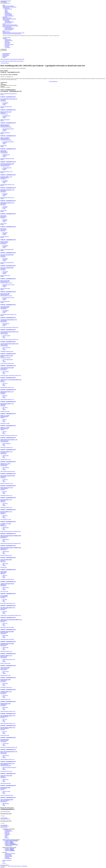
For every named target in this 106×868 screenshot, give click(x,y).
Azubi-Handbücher (8, 858)
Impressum (4, 860)
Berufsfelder (7, 857)
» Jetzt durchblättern (3, 817)
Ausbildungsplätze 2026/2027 (5, 0)
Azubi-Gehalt (7, 45)
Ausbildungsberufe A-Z (9, 27)
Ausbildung (7, 834)
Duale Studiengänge (8, 29)
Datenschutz (9, 860)
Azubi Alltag (7, 831)
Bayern (6, 9)
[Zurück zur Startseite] (5, 3)
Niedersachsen (7, 12)
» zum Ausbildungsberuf (53, 81)
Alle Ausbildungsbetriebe (9, 21)
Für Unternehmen (3, 49)
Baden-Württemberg (8, 8)
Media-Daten (5, 56)
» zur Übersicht (7, 47)
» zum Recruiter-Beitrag (4, 62)
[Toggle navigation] (10, 3)
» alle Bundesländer (8, 845)
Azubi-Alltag (7, 43)
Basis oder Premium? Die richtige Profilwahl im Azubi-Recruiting (11, 61)
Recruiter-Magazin (6, 55)
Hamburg (6, 11)
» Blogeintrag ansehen (6, 37)
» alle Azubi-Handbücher (9, 15)
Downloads (7, 46)
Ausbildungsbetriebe (8, 856)
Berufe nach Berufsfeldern (9, 28)
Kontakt (4, 57)
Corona (6, 835)
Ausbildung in (11, 840)
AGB (4, 861)
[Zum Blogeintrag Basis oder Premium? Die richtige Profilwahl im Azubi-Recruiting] (12, 59)
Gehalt (6, 836)
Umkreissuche (7, 20)
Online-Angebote (6, 54)
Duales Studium (7, 42)
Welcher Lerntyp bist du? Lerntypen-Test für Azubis (12, 33)
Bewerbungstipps (8, 39)
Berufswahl (7, 41)
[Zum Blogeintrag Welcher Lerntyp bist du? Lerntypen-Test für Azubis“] (13, 32)
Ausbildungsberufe (8, 854)
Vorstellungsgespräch (8, 40)
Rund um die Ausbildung (9, 44)
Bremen (6, 10)
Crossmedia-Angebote (6, 53)
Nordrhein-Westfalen (8, 13)
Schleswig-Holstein (8, 14)
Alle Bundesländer (8, 22)
